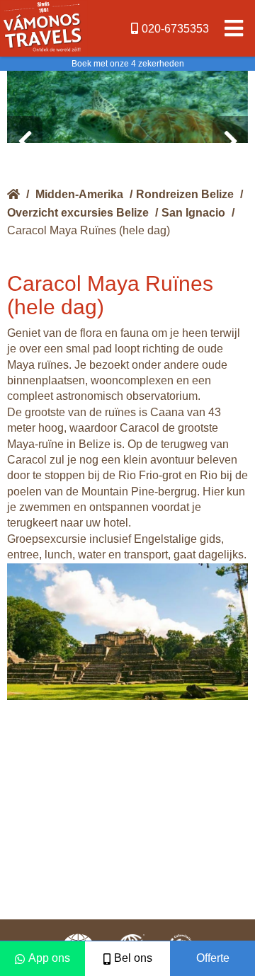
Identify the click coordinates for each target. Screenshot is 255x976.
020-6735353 (175, 29)
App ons (49, 958)
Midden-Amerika (79, 194)
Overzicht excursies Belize (78, 213)
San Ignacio (193, 213)
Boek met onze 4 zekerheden (128, 64)
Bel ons (133, 958)
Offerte (213, 958)
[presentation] (24, 141)
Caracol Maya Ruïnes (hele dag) (88, 230)
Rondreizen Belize (185, 194)
